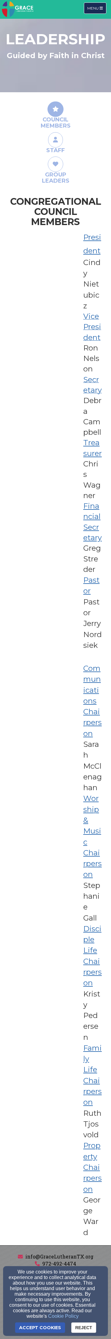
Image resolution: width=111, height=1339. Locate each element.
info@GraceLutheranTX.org (59, 1256)
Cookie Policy (63, 1316)
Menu (96, 8)
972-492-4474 (59, 1263)
